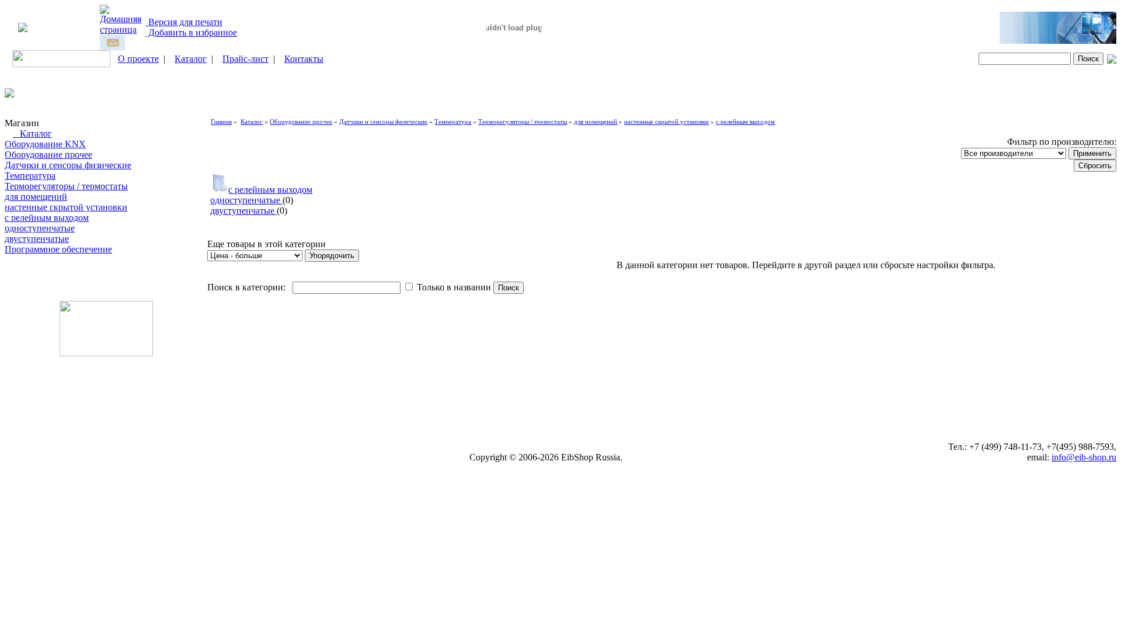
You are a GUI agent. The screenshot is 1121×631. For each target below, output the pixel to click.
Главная (221, 121)
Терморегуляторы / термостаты (66, 186)
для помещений (36, 197)
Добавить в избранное (191, 32)
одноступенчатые (40, 228)
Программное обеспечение (58, 249)
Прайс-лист (245, 59)
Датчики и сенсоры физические (68, 165)
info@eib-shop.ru (1084, 457)
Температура (30, 176)
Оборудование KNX (45, 144)
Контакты (303, 59)
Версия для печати (184, 22)
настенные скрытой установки (66, 207)
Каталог (191, 59)
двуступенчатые (37, 239)
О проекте (138, 59)
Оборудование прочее (48, 155)
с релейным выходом (47, 218)
